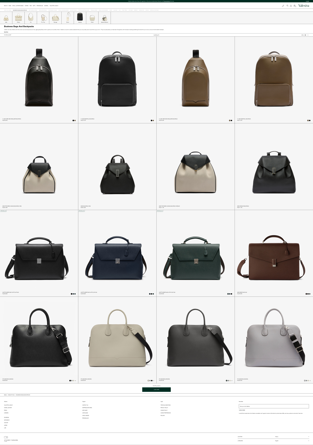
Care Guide (85, 413)
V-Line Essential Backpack (87, 118)
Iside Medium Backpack (243, 206)
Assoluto (141, 10)
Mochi (147, 10)
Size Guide (84, 410)
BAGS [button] (10, 5)
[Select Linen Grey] (73, 380)
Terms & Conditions (166, 405)
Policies (163, 415)
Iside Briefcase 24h (242, 292)
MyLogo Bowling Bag (7, 379)
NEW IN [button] (5, 5)
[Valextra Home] (303, 5)
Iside (111, 10)
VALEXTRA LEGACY (54, 5)
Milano (115, 10)
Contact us (85, 405)
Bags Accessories (103, 10)
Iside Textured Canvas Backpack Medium (169, 206)
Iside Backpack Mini (86, 206)
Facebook (6, 417)
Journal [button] (46, 5)
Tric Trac (124, 10)
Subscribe (242, 410)
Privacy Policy (164, 407)
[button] (291, 5)
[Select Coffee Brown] (306, 294)
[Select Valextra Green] (75, 294)
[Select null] (75, 120)
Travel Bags (94, 10)
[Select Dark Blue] (73, 294)
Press (5, 410)
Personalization (77, 1)
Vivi (120, 10)
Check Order (85, 415)
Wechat (6, 422)
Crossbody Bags (52, 10)
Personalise (40, 5)
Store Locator (8, 407)
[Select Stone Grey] (305, 380)
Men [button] (31, 5)
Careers (6, 413)
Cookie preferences (166, 413)
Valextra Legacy (8, 405)
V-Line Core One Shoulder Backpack (11, 118)
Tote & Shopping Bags (83, 10)
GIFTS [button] (34, 5)
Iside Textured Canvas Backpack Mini (11, 206)
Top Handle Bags (33, 10)
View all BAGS (7, 10)
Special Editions (154, 10)
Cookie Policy (164, 410)
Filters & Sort (7, 35)
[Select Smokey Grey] (309, 294)
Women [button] (26, 5)
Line (5, 428)
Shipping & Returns (87, 407)
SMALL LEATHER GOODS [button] (17, 5)
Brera (135, 10)
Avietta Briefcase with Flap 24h (10, 292)
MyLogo (131, 10)
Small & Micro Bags (63, 10)
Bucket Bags (73, 10)
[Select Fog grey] (71, 380)
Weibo (5, 425)
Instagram (6, 420)
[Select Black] (73, 120)
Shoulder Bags (43, 10)
